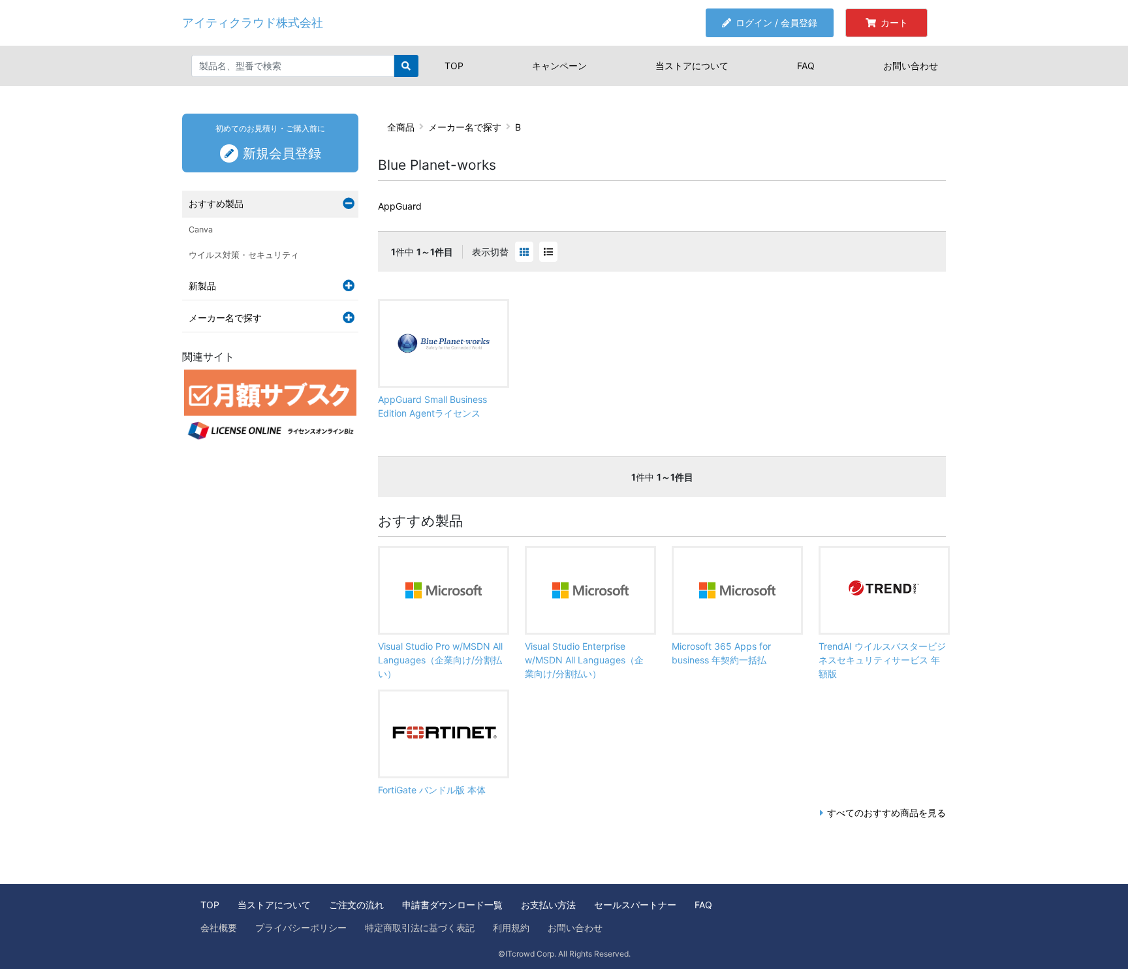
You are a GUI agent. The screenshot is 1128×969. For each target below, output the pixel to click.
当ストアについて (691, 65)
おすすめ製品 (216, 203)
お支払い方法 (548, 904)
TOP (454, 65)
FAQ (806, 65)
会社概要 (218, 927)
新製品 (202, 285)
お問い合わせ (910, 65)
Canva (201, 229)
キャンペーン (559, 65)
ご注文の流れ (356, 904)
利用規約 (511, 927)
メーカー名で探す (464, 127)
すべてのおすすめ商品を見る (886, 812)
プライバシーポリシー (301, 927)
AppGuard (400, 206)
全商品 (401, 127)
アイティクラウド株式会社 (252, 22)
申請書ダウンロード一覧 (452, 904)
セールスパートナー (635, 904)
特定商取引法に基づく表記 (420, 927)
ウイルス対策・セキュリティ (244, 255)
